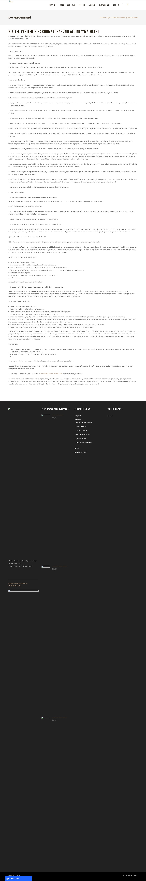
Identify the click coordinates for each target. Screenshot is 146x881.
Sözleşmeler (116, 17)
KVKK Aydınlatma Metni (83, 434)
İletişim (76, 448)
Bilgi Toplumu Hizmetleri (84, 443)
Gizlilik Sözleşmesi (82, 426)
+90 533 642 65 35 (14, 586)
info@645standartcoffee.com (17, 583)
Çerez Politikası (81, 439)
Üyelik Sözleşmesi (81, 430)
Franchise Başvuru (80, 452)
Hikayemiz (77, 416)
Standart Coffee (105, 17)
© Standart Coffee (14, 875)
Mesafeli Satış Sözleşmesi (84, 422)
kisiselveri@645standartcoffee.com (51, 374)
